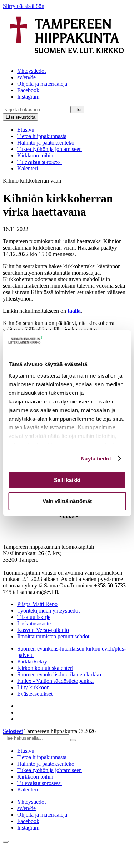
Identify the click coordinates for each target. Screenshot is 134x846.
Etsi (77, 109)
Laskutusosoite (34, 623)
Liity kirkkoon (33, 687)
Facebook (28, 90)
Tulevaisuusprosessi (39, 162)
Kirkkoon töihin (35, 155)
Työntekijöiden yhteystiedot (48, 611)
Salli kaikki (67, 480)
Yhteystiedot (31, 71)
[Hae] (73, 740)
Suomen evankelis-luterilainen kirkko (59, 674)
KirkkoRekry (32, 661)
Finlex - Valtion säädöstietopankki (55, 681)
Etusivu (25, 130)
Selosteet (13, 731)
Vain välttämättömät (67, 501)
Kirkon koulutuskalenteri (45, 668)
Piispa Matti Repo (37, 604)
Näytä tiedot (96, 458)
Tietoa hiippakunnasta (41, 136)
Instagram (28, 97)
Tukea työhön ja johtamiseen (49, 149)
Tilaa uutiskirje (33, 617)
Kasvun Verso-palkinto (43, 630)
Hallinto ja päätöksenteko (45, 143)
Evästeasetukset (35, 694)
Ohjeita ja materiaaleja (42, 84)
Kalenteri (27, 168)
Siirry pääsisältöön (23, 6)
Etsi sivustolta (20, 117)
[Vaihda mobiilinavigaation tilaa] (6, 842)
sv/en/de (26, 77)
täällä (74, 311)
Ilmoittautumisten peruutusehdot (53, 636)
